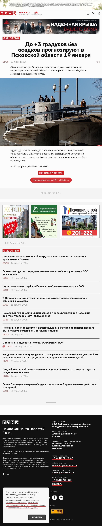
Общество (11, 38)
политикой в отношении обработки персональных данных (26, 503)
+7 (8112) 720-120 (62, 480)
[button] (99, 13)
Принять (37, 517)
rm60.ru (57, 484)
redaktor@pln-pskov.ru (64, 465)
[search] (93, 13)
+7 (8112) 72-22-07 (62, 458)
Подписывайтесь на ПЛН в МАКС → (51, 180)
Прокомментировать (51, 172)
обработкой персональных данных (23, 508)
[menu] (88, 13)
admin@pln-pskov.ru (63, 472)
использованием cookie (16, 502)
